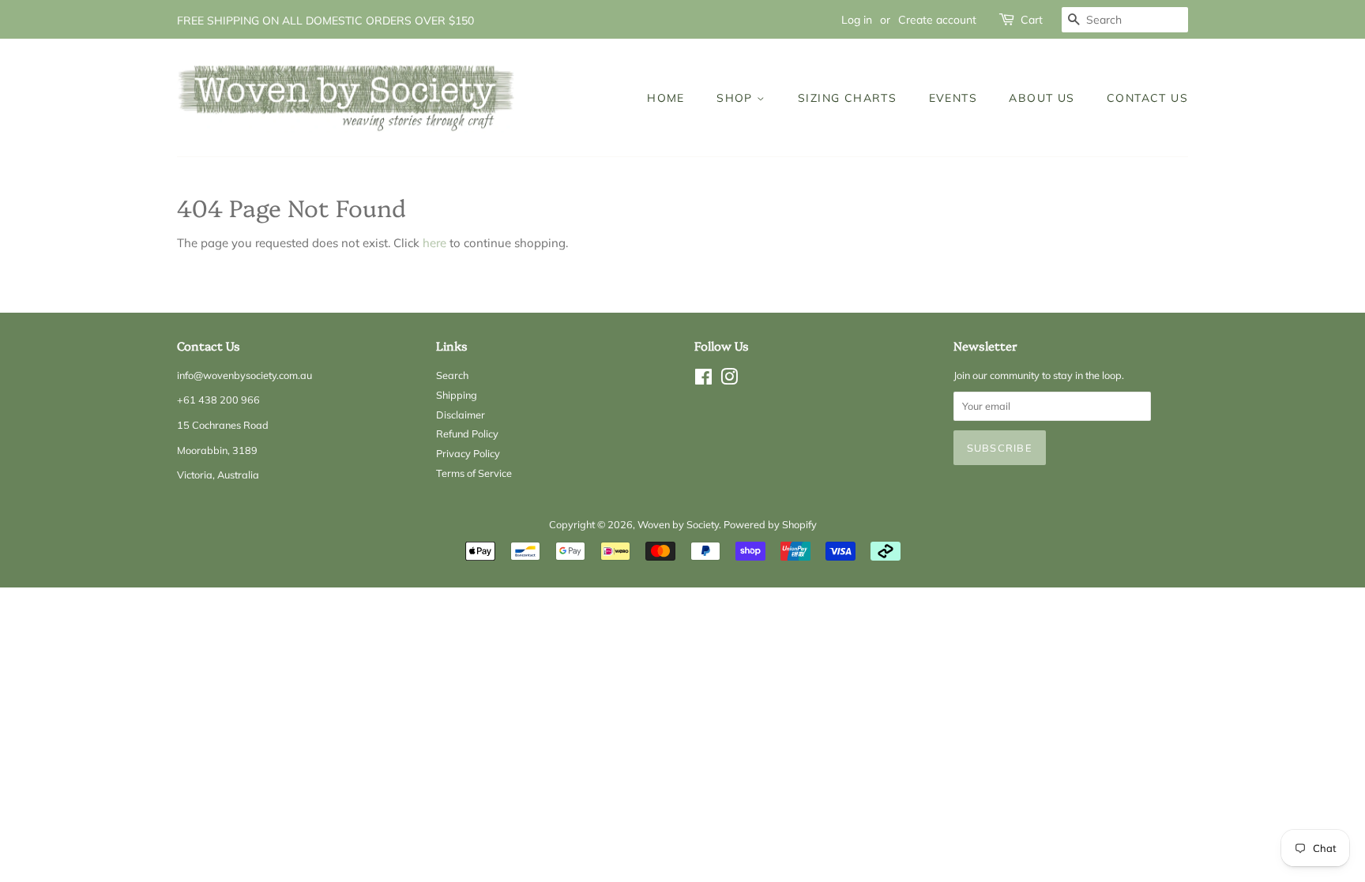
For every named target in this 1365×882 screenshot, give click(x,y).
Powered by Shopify (770, 524)
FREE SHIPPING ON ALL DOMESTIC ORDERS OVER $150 (325, 20)
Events (953, 97)
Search (452, 375)
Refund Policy (467, 433)
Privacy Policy (468, 453)
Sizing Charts (847, 97)
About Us (1041, 97)
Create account (937, 19)
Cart (1032, 19)
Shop (736, 97)
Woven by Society (678, 524)
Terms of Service (474, 473)
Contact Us (1147, 97)
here (434, 242)
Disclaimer (460, 414)
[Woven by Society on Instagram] (729, 379)
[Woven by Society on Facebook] (703, 379)
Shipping (456, 394)
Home (666, 97)
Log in (856, 19)
